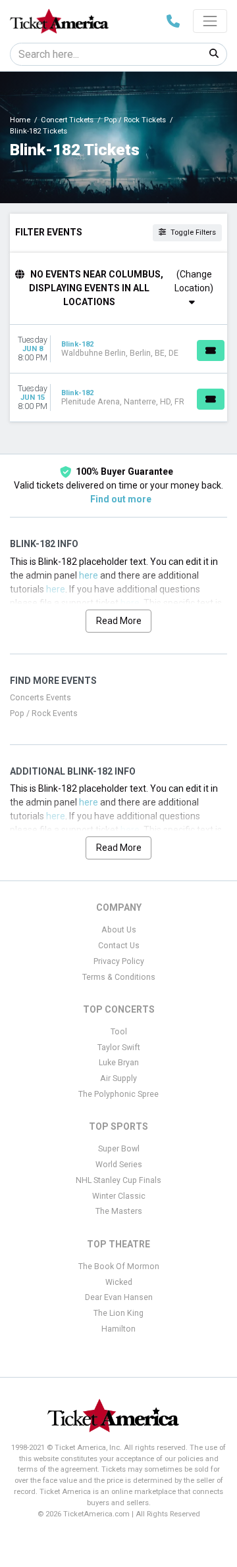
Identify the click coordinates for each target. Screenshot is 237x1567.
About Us (118, 929)
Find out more (120, 499)
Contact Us (119, 945)
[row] (118, 349)
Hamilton (118, 1329)
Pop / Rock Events (44, 713)
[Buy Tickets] (210, 350)
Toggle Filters (192, 232)
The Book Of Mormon (118, 1266)
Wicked (118, 1282)
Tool (119, 1031)
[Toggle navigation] (210, 21)
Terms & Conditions (118, 977)
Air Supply (118, 1078)
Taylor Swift (118, 1047)
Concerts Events (40, 697)
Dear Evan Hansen (119, 1297)
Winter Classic (118, 1196)
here (88, 575)
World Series (118, 1164)
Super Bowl (119, 1148)
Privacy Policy (118, 961)
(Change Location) (193, 281)
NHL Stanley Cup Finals (118, 1180)
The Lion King (118, 1313)
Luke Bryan (119, 1062)
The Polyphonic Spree (118, 1094)
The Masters (118, 1211)
